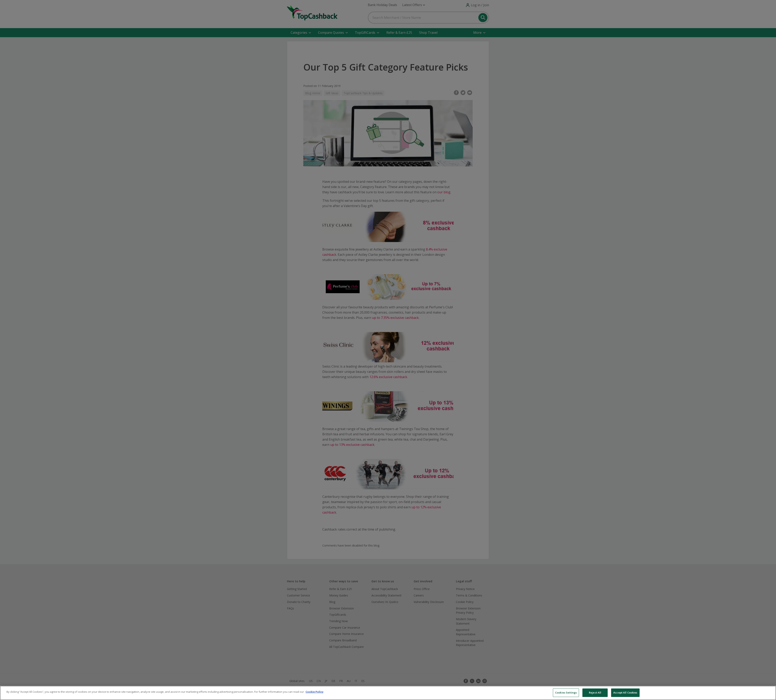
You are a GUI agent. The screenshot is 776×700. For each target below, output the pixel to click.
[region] (388, 693)
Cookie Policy (314, 692)
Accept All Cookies (625, 692)
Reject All (595, 692)
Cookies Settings (566, 692)
